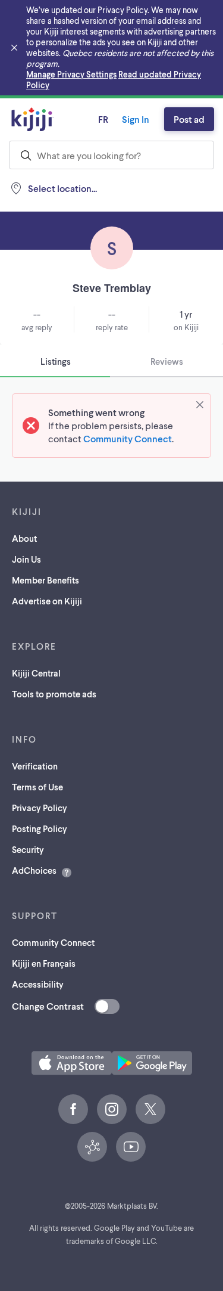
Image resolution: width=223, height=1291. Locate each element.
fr (103, 119)
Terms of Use (37, 786)
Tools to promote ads (54, 693)
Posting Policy (39, 828)
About (24, 538)
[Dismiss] (199, 404)
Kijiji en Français (44, 963)
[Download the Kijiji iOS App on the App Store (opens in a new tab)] (72, 1063)
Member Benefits (45, 580)
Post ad (189, 119)
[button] (72, 1063)
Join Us (26, 559)
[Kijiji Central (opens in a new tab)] (92, 1147)
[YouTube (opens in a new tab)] (131, 1147)
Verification (35, 766)
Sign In (135, 119)
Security (28, 849)
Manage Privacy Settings (71, 74)
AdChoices (34, 870)
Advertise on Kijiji (47, 600)
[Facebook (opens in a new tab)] (73, 1109)
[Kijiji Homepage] (32, 119)
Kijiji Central (36, 673)
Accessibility (38, 984)
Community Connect (127, 438)
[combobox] (111, 155)
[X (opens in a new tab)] (150, 1109)
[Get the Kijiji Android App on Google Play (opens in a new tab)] (152, 1063)
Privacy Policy (39, 807)
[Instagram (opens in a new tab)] (112, 1109)
